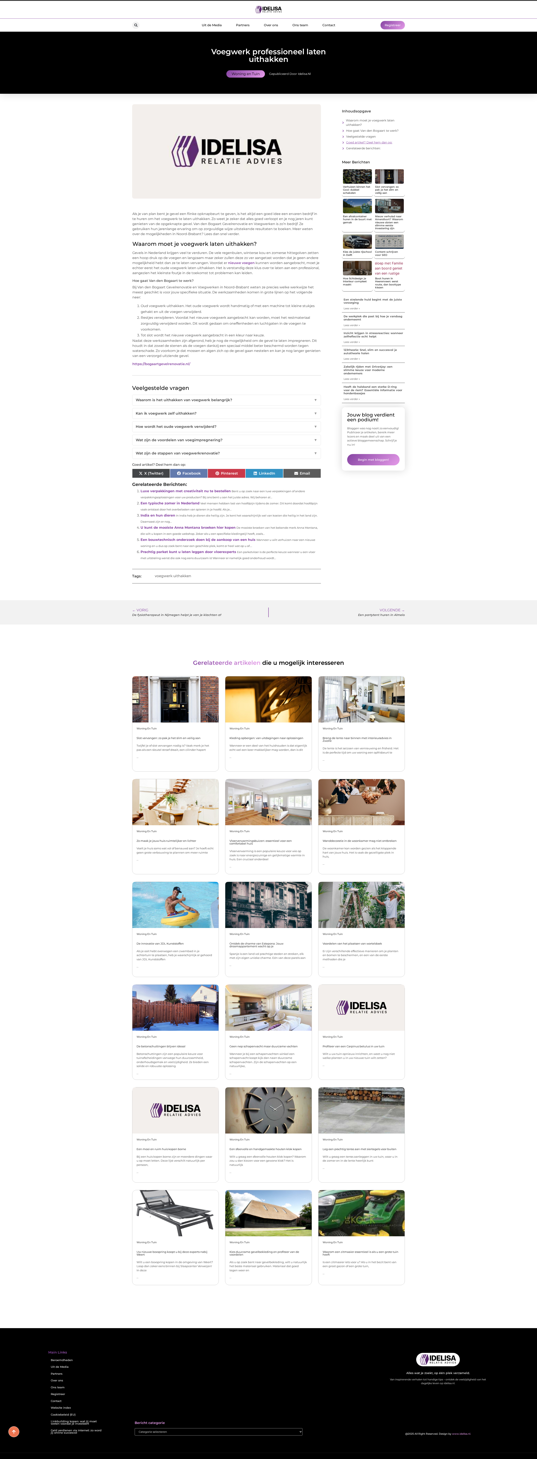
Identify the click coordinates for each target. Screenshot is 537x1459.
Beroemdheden (62, 1360)
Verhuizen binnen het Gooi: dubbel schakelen (356, 189)
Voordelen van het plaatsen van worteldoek (352, 943)
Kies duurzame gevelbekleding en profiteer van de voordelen (264, 1253)
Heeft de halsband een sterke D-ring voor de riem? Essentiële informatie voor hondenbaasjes (373, 390)
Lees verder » (352, 308)
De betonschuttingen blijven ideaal (161, 1046)
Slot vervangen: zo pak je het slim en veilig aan (387, 189)
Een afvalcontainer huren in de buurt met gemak (357, 219)
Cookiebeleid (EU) (63, 1414)
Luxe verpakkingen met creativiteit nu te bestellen (186, 491)
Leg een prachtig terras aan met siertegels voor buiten (359, 1149)
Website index (61, 1407)
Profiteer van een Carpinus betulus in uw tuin (354, 1046)
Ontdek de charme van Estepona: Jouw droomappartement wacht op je (256, 945)
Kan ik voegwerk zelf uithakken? (226, 413)
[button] (135, 25)
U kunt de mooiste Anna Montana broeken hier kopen (188, 528)
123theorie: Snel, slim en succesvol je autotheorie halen (370, 351)
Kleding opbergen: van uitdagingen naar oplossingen (266, 738)
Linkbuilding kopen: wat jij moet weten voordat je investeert (74, 1422)
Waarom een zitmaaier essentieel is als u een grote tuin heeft (360, 1253)
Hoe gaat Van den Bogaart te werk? (372, 131)
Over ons (271, 25)
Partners (243, 25)
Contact (328, 25)
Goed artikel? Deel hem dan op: (369, 142)
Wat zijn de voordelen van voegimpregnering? (226, 440)
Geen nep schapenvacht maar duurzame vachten (263, 1046)
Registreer (58, 1394)
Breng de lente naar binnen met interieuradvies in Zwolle (357, 739)
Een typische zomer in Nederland (170, 503)
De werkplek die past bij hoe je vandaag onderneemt (373, 318)
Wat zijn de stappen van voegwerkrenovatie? (226, 453)
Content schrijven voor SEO (386, 253)
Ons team (300, 25)
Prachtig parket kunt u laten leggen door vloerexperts (188, 552)
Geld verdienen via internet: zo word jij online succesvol (76, 1431)
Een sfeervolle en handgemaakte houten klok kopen (265, 1149)
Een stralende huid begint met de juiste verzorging (373, 301)
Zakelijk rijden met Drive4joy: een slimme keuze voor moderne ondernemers (368, 370)
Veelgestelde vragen (361, 136)
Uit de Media (212, 25)
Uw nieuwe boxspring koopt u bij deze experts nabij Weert (172, 1253)
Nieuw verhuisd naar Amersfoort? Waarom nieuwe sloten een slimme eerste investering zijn (389, 222)
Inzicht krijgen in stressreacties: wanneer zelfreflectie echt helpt (373, 334)
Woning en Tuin (246, 74)
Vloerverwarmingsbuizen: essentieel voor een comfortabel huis (260, 842)
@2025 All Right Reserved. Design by (438, 1433)
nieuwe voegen (241, 263)
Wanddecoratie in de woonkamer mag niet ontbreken (360, 840)
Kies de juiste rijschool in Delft (357, 253)
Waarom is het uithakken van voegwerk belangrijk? (226, 400)
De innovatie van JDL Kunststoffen (160, 943)
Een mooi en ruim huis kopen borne (161, 1149)
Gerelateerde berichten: (363, 148)
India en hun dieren (158, 515)
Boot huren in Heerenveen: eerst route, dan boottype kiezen (388, 283)
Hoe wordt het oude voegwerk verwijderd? (226, 426)
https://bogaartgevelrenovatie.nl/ (161, 364)
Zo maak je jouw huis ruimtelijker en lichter (166, 840)
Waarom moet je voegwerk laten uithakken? (370, 122)
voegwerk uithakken (173, 576)
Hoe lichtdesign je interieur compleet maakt (355, 281)
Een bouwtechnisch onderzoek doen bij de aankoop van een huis (198, 540)
